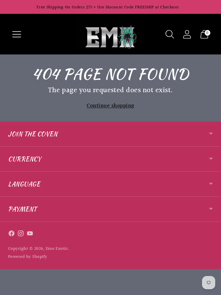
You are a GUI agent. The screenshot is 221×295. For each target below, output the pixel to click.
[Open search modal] (170, 34)
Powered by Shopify (27, 257)
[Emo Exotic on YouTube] (29, 235)
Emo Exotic (57, 248)
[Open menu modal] (17, 34)
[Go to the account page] (187, 34)
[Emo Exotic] (110, 34)
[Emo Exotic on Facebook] (11, 235)
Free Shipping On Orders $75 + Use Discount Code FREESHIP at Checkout (108, 7)
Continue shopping (110, 106)
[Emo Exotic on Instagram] (20, 235)
